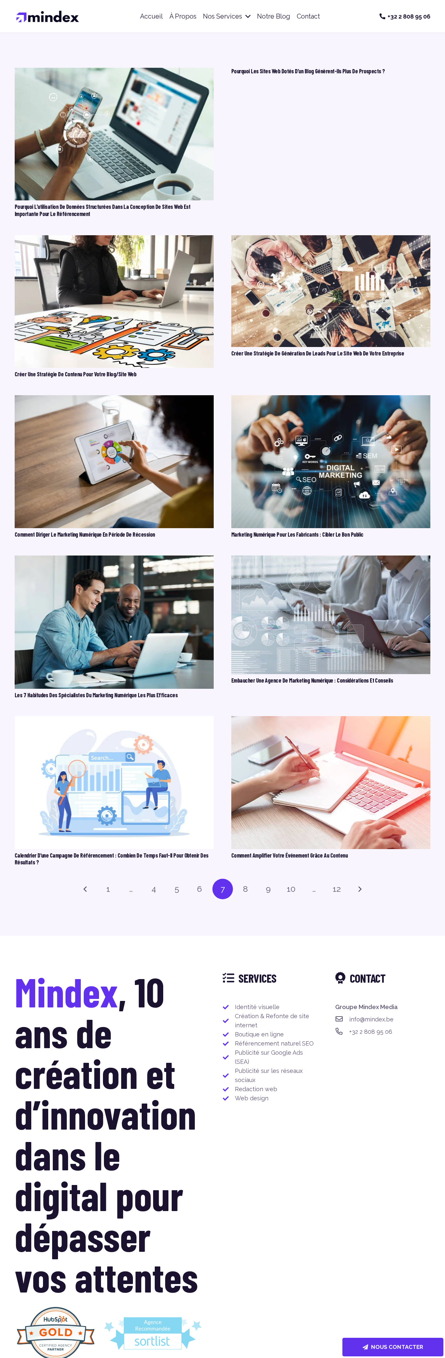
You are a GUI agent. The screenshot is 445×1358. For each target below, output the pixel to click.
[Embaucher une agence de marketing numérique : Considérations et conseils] (330, 559)
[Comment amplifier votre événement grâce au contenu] (330, 720)
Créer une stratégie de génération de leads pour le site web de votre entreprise (317, 353)
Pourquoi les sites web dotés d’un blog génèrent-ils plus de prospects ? (308, 71)
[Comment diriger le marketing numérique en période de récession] (114, 399)
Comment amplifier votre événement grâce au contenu (289, 855)
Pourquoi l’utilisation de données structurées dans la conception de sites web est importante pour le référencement (102, 210)
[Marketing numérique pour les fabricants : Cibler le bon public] (330, 399)
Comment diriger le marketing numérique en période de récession (85, 534)
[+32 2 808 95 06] (342, 1031)
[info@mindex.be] (342, 1019)
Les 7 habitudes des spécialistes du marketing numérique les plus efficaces (96, 695)
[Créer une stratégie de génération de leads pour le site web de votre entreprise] (330, 239)
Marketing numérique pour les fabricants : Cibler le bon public (297, 534)
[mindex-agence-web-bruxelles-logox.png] (48, 16)
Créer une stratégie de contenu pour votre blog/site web (75, 374)
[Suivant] (360, 889)
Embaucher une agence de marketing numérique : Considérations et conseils (312, 680)
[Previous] (85, 889)
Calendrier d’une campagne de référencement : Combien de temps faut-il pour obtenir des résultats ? (111, 859)
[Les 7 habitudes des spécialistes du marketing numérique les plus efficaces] (114, 559)
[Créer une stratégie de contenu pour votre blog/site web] (114, 239)
